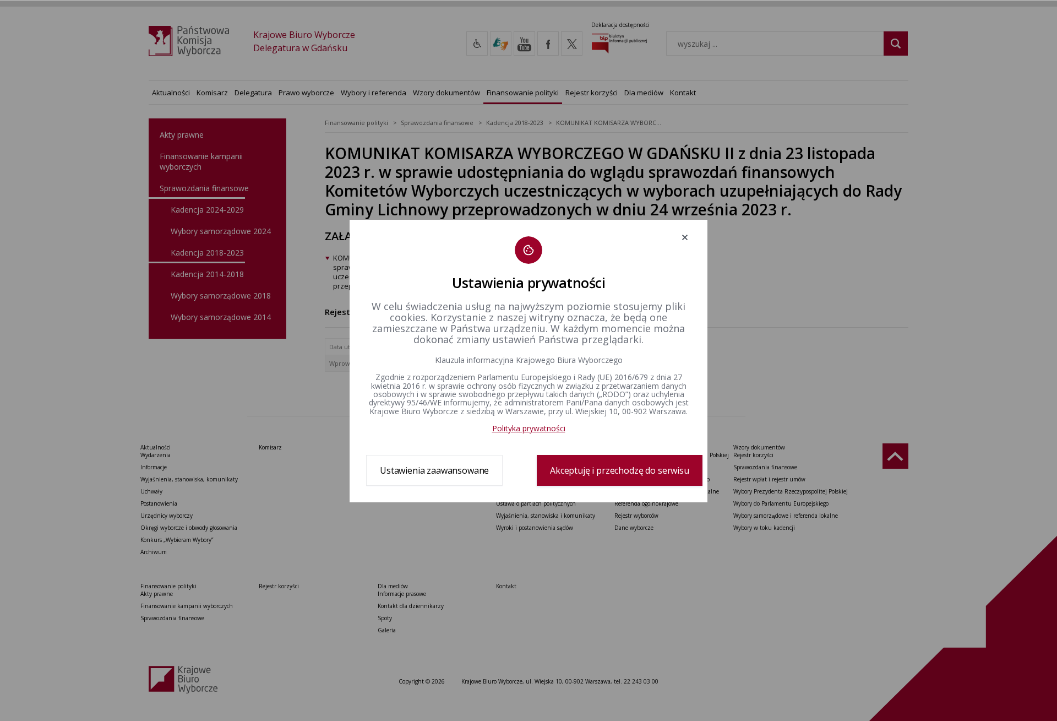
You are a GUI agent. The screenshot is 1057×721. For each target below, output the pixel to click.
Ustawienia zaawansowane (434, 470)
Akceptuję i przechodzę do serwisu (619, 470)
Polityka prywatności (528, 428)
